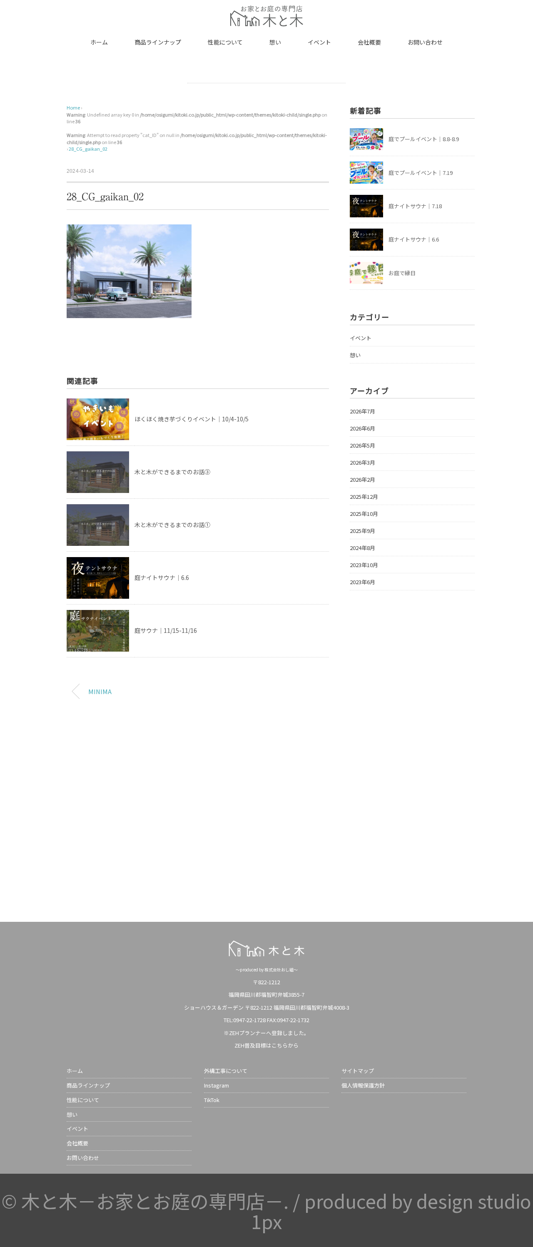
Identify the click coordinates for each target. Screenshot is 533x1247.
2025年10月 (364, 514)
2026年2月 (362, 479)
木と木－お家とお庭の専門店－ (152, 1200)
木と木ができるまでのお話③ (172, 472)
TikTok (211, 1100)
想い (275, 42)
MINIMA (100, 691)
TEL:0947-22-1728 (245, 1020)
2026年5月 (362, 445)
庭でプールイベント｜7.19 (421, 173)
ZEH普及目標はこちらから (266, 1045)
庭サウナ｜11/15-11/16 (165, 630)
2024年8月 (362, 548)
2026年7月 (362, 411)
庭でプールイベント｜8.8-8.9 (424, 139)
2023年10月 (364, 565)
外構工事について (225, 1071)
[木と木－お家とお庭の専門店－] (266, 10)
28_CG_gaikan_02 (88, 148)
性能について (225, 42)
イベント (319, 42)
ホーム (99, 42)
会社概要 (369, 42)
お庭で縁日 (402, 273)
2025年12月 (364, 496)
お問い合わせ (425, 42)
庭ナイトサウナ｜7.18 (415, 206)
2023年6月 (362, 582)
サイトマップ (357, 1071)
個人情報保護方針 (363, 1085)
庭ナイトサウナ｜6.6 (161, 577)
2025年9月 (362, 531)
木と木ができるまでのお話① (172, 524)
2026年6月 (362, 428)
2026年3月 (362, 462)
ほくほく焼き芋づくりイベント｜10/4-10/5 (191, 419)
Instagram (216, 1085)
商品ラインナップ (157, 42)
